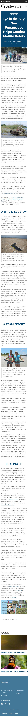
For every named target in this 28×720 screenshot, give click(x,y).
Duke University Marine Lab (10, 193)
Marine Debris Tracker (13, 586)
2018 (8, 619)
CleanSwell (19, 590)
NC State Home (6, 1)
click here (14, 597)
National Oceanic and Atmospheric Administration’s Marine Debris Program (12, 199)
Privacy (10, 713)
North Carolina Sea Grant (12, 503)
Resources (16, 713)
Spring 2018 (13, 619)
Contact (18, 693)
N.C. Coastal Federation (12, 499)
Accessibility (4, 713)
